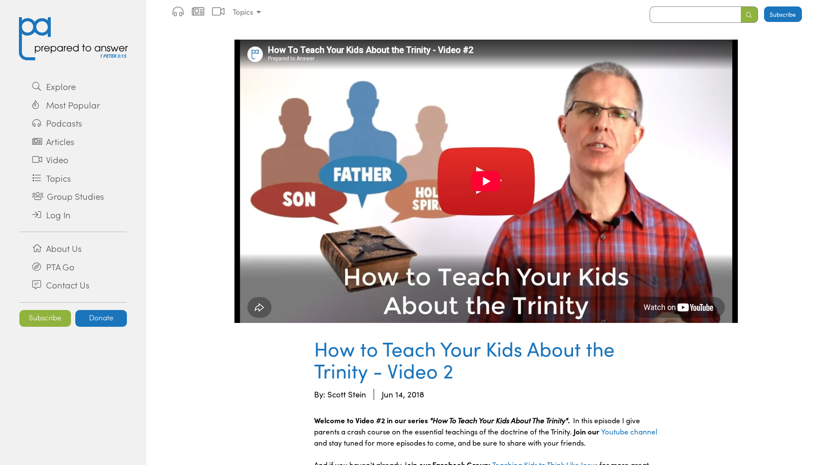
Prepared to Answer (73, 38)
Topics (243, 12)
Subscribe (45, 317)
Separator (73, 231)
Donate (101, 317)
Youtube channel (629, 432)
